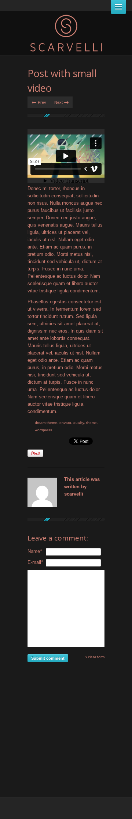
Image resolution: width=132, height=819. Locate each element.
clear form (96, 657)
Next (61, 102)
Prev (39, 102)
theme (91, 423)
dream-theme (46, 423)
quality (78, 423)
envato (65, 423)
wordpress (43, 430)
